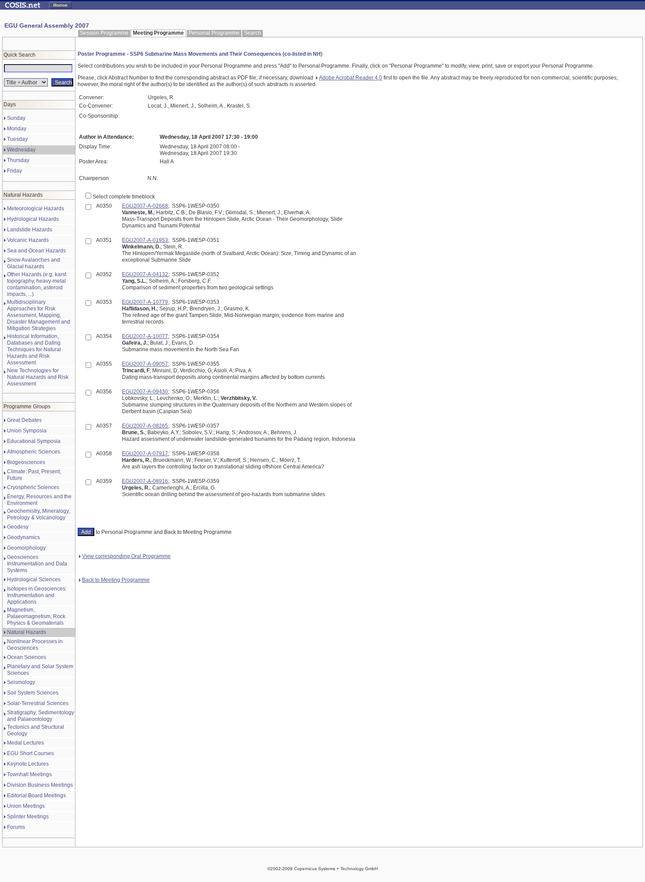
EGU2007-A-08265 (145, 426)
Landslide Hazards (29, 230)
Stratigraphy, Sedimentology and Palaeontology (40, 715)
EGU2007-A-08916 (145, 481)
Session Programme (104, 33)
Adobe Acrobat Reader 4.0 (350, 78)
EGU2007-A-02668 (145, 206)
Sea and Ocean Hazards (36, 251)
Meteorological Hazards (35, 208)
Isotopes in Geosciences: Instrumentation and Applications (37, 595)
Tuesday (17, 139)
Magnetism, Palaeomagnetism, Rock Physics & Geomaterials (36, 616)
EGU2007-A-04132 (145, 274)
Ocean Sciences (26, 657)
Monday (16, 129)
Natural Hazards (26, 632)
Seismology (21, 682)
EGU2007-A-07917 (145, 453)
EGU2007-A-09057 (145, 364)
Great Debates (24, 420)
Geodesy (18, 527)
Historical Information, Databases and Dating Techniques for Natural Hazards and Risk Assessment (34, 349)
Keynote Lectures (28, 764)
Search (252, 33)
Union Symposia (27, 431)
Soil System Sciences (32, 693)
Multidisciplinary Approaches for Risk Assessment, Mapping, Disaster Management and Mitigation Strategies (38, 315)
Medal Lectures (25, 743)
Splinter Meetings (28, 817)
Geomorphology (26, 548)
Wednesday (21, 150)
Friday (14, 171)
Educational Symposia (34, 441)
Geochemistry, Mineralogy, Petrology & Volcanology (38, 514)
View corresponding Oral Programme (126, 556)
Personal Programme (214, 33)
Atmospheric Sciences (33, 452)
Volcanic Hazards (28, 240)
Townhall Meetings (29, 774)
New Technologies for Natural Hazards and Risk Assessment (37, 377)
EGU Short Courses (30, 753)
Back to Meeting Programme (116, 580)
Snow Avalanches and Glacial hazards (33, 263)
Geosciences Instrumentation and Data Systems (37, 563)
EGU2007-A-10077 (145, 336)
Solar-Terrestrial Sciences (37, 703)
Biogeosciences (26, 462)
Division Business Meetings (40, 785)
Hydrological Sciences (34, 579)
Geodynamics (23, 537)
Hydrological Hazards (33, 219)
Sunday (16, 118)
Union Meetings (26, 806)
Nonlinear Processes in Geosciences (35, 644)
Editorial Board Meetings (36, 795)
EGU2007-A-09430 (145, 392)
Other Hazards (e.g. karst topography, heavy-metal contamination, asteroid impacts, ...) (36, 284)
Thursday (18, 160)
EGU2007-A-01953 (145, 240)
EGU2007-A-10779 (145, 302)
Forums (16, 827)
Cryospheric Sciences (33, 487)
